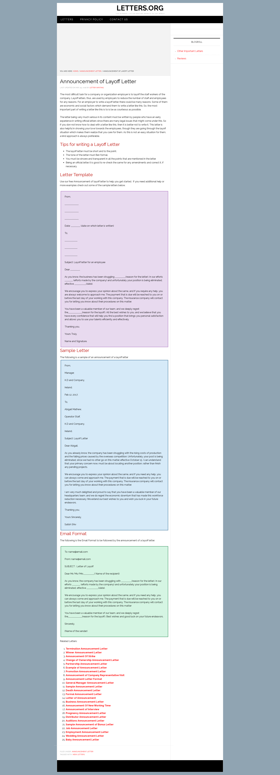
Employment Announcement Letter (87, 732)
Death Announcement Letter (83, 690)
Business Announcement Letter (85, 701)
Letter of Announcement (81, 698)
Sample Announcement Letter (84, 686)
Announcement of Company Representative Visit (95, 675)
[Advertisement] (113, 48)
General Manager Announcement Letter (90, 682)
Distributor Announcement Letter (86, 717)
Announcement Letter (82, 752)
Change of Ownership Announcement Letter (92, 660)
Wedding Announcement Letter (85, 735)
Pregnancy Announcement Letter (86, 713)
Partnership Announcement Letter (86, 663)
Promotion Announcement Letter (86, 671)
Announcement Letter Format (84, 679)
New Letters (79, 754)
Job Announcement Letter (82, 728)
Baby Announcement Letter (82, 739)
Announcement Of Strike (80, 656)
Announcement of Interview (82, 709)
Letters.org (140, 8)
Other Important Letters (190, 51)
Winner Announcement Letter (84, 652)
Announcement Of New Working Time (88, 705)
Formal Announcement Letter (84, 694)
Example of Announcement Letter (86, 667)
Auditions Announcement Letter (85, 720)
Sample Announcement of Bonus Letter (90, 724)
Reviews (181, 58)
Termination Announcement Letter (87, 648)
